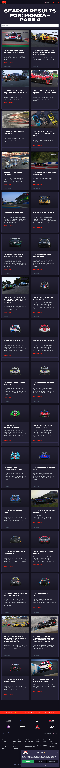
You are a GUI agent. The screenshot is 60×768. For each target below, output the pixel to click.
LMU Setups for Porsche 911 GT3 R (43, 213)
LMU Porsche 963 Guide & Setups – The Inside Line (14, 51)
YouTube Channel (16, 712)
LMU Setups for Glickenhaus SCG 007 (13, 469)
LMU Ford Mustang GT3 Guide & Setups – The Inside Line (44, 133)
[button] (57, 752)
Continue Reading (8, 62)
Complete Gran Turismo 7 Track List (15, 132)
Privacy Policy (43, 765)
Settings (52, 761)
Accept (28, 761)
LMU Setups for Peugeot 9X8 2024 (14, 384)
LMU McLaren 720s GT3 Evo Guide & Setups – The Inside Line (44, 92)
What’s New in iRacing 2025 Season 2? (44, 174)
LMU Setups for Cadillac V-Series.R (44, 469)
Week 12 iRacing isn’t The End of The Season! (43, 680)
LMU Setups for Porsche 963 (43, 341)
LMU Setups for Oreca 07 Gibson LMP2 (43, 298)
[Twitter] (3, 733)
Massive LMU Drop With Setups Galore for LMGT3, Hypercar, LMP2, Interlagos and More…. (15, 639)
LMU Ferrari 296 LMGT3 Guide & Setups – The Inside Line (15, 92)
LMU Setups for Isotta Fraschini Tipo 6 (42, 426)
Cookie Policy (36, 765)
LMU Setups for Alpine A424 (13, 511)
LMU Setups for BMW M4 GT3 (43, 595)
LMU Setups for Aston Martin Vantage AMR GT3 (14, 255)
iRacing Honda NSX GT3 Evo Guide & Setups (44, 511)
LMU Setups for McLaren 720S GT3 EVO (14, 552)
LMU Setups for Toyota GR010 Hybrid (13, 680)
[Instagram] (6, 733)
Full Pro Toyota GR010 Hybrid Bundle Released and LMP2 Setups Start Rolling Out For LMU (43, 639)
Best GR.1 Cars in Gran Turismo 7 (13, 174)
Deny (40, 761)
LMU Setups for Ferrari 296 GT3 (43, 552)
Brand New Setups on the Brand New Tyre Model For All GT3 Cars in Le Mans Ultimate (15, 300)
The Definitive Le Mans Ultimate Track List (13, 213)
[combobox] (30, 25)
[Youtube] (1, 733)
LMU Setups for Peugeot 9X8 (43, 384)
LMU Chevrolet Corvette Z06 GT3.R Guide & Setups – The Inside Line (44, 52)
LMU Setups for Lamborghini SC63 (11, 426)
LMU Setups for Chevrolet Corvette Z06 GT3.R (15, 595)
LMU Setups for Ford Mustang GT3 (42, 255)
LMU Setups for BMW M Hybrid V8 (13, 341)
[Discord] (8, 733)
